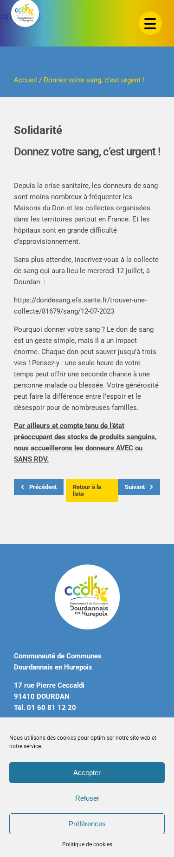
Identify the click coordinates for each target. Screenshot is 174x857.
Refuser (87, 798)
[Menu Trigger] (150, 23)
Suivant (135, 486)
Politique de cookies (87, 844)
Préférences (87, 824)
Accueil (25, 80)
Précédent (42, 486)
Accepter (87, 773)
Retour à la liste (87, 490)
